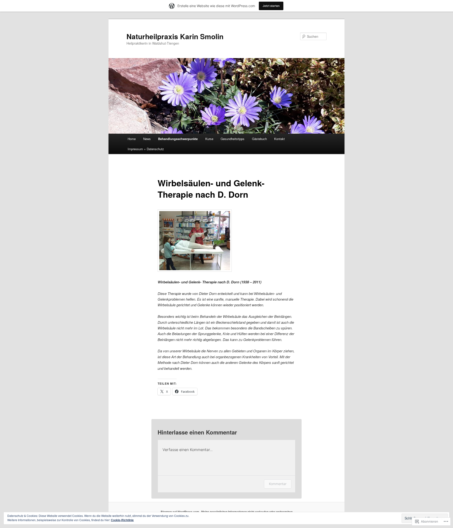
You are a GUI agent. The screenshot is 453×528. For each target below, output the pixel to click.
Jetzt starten (271, 6)
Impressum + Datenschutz (146, 149)
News (147, 138)
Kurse (209, 138)
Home (132, 138)
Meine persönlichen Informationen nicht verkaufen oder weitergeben (247, 512)
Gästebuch (259, 138)
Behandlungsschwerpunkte (178, 138)
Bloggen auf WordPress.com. (180, 512)
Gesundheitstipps (232, 138)
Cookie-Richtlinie (122, 520)
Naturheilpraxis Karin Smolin (174, 36)
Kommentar (277, 484)
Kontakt (279, 138)
